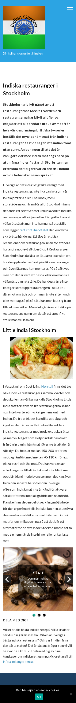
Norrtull (47, 386)
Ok (39, 696)
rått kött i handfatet (34, 230)
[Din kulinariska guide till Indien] (24, 27)
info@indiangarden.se (18, 661)
